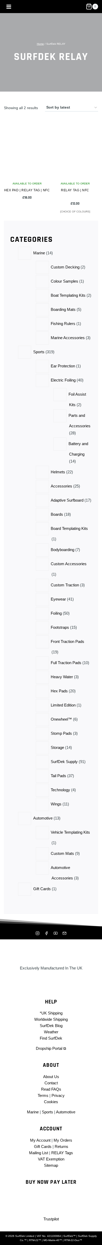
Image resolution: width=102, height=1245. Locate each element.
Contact (51, 1083)
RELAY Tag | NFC (75, 190)
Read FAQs (51, 1089)
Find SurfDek (51, 1038)
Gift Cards (43, 1146)
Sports (47, 1112)
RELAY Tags (62, 1153)
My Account (40, 1140)
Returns (61, 1146)
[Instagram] (37, 933)
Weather (51, 1032)
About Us (51, 1076)
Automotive (65, 1112)
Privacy (58, 1095)
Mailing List (38, 1153)
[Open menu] (9, 6)
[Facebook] (46, 933)
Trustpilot (51, 1219)
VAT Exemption (51, 1159)
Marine (33, 1112)
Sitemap (51, 1165)
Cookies (51, 1102)
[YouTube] (55, 933)
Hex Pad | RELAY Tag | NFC (27, 190)
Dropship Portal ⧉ (51, 1048)
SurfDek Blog (51, 1025)
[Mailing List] (65, 933)
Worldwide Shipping (51, 1019)
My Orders (63, 1140)
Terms (43, 1095)
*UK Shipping (51, 1013)
